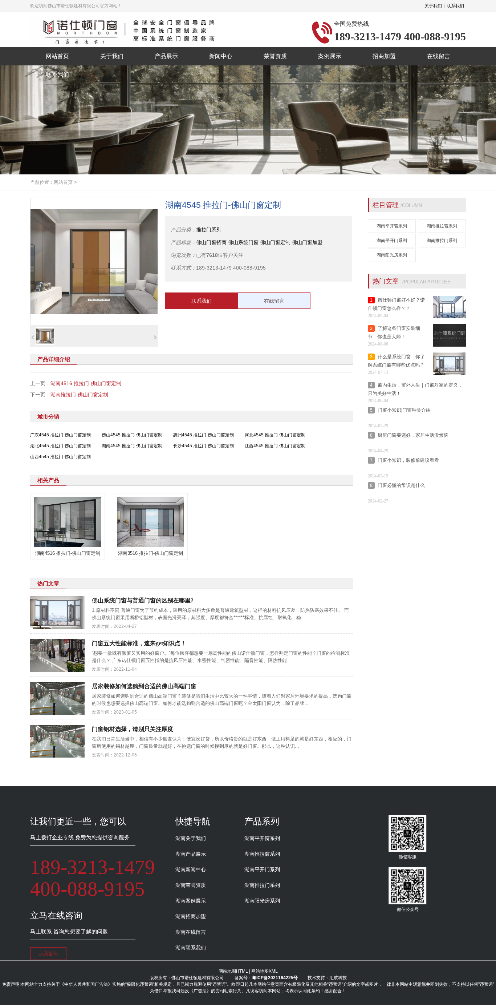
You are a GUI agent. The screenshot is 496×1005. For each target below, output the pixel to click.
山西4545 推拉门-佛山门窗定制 (60, 456)
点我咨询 (48, 953)
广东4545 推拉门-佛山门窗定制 (60, 434)
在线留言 (274, 301)
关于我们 (433, 5)
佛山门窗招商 (211, 242)
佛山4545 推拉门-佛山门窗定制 (132, 434)
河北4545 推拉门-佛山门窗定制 (275, 434)
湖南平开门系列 (392, 240)
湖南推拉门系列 (442, 240)
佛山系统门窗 (243, 242)
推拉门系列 (208, 230)
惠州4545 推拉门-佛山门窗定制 (203, 434)
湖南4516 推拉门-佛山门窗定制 (85, 383)
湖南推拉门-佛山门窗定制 (79, 394)
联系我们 (455, 5)
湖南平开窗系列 (392, 226)
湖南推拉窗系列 (442, 226)
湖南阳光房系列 (392, 255)
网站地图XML (264, 971)
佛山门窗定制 (275, 242)
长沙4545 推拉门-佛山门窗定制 (203, 445)
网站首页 (63, 182)
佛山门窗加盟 (307, 242)
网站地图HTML (233, 971)
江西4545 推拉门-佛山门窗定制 (275, 445)
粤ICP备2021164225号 (275, 977)
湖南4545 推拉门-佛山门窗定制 (132, 445)
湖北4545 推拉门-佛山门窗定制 (60, 445)
